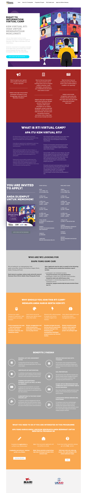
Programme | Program (39, 2)
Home (19, 2)
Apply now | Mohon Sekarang (62, 2)
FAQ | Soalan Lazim (50, 2)
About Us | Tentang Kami (27, 2)
